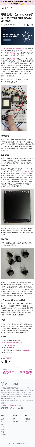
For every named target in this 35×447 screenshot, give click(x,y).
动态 (2, 424)
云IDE (14, 419)
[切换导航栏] (2, 8)
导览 (2, 432)
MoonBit (9, 358)
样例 (2, 429)
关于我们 (27, 421)
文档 (2, 419)
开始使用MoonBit (9, 345)
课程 (2, 427)
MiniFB (28, 171)
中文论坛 (9, 352)
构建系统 (15, 421)
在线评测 (4, 434)
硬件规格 (12, 59)
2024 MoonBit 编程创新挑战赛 (13, 342)
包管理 (15, 424)
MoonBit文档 (10, 347)
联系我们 (27, 419)
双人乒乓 (22, 340)
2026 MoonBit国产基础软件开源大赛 (14, 1)
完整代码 (7, 326)
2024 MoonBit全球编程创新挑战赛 (14, 49)
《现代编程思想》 (26, 350)
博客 (2, 421)
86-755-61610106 (13, 405)
